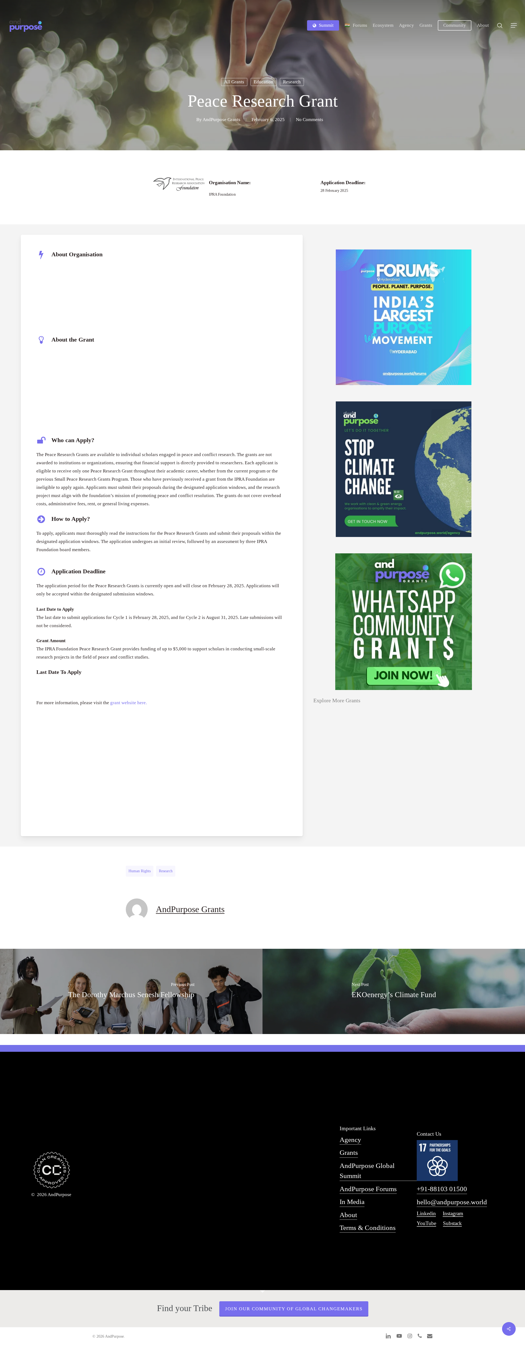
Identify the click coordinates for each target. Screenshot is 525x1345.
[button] (514, 25)
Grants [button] (349, 1152)
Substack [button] (452, 1223)
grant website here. (128, 702)
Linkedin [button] (426, 1213)
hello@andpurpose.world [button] (452, 1202)
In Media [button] (352, 1201)
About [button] (348, 1214)
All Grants (234, 81)
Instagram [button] (453, 1213)
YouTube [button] (426, 1223)
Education (263, 81)
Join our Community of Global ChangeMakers (294, 1308)
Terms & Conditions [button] (368, 1227)
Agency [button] (350, 1139)
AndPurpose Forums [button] (368, 1189)
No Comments (309, 119)
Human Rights (140, 871)
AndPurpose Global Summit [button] (367, 1170)
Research (292, 81)
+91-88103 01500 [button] (442, 1189)
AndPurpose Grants (221, 119)
